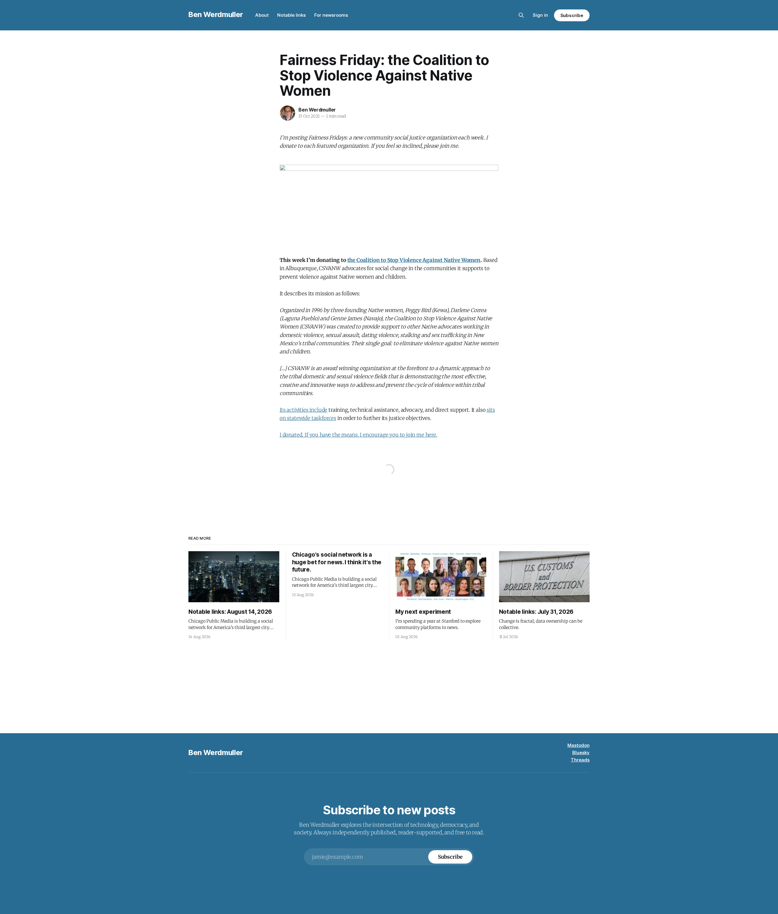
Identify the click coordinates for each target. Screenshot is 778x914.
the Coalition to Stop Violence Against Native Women (413, 260)
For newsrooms (331, 15)
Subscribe (571, 15)
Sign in (540, 15)
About (262, 15)
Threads (580, 760)
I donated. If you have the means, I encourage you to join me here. (358, 434)
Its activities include (303, 410)
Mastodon (578, 745)
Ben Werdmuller (215, 14)
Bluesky (581, 752)
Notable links (291, 15)
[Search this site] (521, 15)
